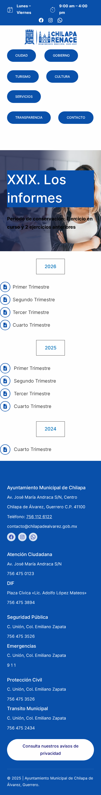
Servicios (24, 96)
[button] (50, 266)
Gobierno (61, 56)
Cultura (62, 76)
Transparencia (29, 118)
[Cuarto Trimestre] (25, 406)
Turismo (23, 76)
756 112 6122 (39, 516)
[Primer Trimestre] (24, 287)
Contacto (76, 118)
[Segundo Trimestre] (27, 299)
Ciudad (21, 56)
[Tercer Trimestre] (25, 393)
